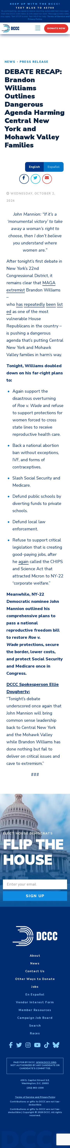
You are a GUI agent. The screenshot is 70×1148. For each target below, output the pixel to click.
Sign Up (35, 896)
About (35, 956)
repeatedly (34, 304)
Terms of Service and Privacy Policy (35, 1097)
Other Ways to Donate (35, 979)
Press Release (34, 62)
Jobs (35, 987)
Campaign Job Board (34, 1018)
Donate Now (56, 28)
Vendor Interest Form (35, 1002)
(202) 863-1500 (35, 1087)
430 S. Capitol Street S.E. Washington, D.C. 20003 (35, 1082)
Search (35, 1026)
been (51, 304)
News (10, 62)
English (34, 167)
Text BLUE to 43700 (35, 7)
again (23, 562)
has (19, 304)
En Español (35, 994)
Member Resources (35, 1010)
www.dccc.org (46, 1062)
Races (35, 1033)
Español (54, 167)
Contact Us (35, 971)
